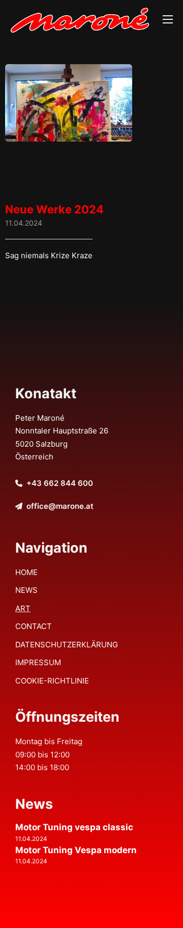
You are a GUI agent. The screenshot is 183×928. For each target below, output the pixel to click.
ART (22, 608)
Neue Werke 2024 (54, 209)
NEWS (26, 590)
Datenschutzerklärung (66, 644)
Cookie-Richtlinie (52, 681)
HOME (26, 572)
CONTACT (33, 626)
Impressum (38, 662)
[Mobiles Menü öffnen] (168, 19)
